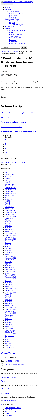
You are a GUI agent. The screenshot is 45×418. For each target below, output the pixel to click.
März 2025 (8, 205)
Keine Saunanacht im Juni (11, 127)
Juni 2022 (8, 262)
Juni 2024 (8, 222)
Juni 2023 (8, 245)
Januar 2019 (9, 305)
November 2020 (10, 277)
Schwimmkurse (10, 26)
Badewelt (8, 7)
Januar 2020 (9, 286)
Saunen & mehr (14, 11)
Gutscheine (13, 32)
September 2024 (10, 216)
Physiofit (12, 23)
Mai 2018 (8, 321)
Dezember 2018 (10, 307)
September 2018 (10, 313)
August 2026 (9, 174)
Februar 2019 (9, 303)
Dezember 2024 (10, 210)
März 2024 (8, 228)
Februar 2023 (9, 252)
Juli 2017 (8, 338)
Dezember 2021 (10, 269)
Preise (3, 381)
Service (7, 28)
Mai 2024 (8, 224)
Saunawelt (8, 9)
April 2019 (8, 300)
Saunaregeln (13, 17)
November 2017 (10, 330)
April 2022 (8, 264)
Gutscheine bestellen (9, 400)
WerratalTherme (6, 51)
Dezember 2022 (10, 256)
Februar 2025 (9, 207)
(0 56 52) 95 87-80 (12, 361)
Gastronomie (13, 36)
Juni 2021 (8, 273)
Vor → (7, 154)
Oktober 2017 (9, 332)
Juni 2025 (8, 199)
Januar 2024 (9, 231)
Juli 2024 (8, 220)
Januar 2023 (9, 254)
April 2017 (8, 343)
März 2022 (8, 265)
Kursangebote (13, 21)
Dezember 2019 (10, 288)
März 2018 (8, 322)
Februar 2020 (9, 284)
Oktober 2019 (9, 290)
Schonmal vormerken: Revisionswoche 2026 (18, 131)
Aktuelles (15, 51)
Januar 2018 (9, 326)
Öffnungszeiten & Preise (17, 30)
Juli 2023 (8, 243)
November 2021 (10, 271)
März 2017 (8, 345)
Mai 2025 (8, 201)
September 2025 (10, 193)
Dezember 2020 (10, 275)
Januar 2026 (9, 186)
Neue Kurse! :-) (7, 117)
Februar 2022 (9, 267)
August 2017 (9, 336)
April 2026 (8, 180)
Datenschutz (13, 42)
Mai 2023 (8, 246)
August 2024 (9, 218)
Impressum (12, 40)
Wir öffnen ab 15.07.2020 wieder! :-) (13, 162)
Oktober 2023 (9, 237)
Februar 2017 (9, 347)
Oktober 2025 (9, 191)
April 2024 (8, 226)
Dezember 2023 (10, 233)
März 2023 (8, 250)
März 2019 (8, 302)
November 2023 (10, 235)
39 (6, 152)
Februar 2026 (9, 184)
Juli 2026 (8, 176)
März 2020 (8, 283)
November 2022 (10, 258)
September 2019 (10, 292)
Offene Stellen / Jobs (16, 38)
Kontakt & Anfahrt (15, 34)
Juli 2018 (8, 317)
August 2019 (9, 294)
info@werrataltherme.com (15, 364)
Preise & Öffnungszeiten (10, 377)
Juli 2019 (8, 296)
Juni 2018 (8, 319)
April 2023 (8, 248)
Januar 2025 (9, 209)
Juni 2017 (8, 339)
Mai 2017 (8, 341)
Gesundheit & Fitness (12, 19)
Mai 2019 (8, 298)
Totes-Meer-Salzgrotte (16, 25)
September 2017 (10, 334)
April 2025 (8, 203)
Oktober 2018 (9, 311)
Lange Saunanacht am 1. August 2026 (16, 122)
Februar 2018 (9, 324)
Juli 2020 (8, 281)
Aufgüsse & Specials (16, 13)
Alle (6, 172)
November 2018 (10, 309)
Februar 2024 (9, 229)
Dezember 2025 (10, 188)
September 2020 (10, 279)
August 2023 (9, 241)
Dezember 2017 (10, 328)
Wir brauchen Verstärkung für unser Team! (18, 113)
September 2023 (10, 239)
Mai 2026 (8, 178)
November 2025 (10, 190)
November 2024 (10, 212)
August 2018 (9, 315)
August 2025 (9, 195)
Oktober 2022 (9, 260)
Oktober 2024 (9, 214)
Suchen (23, 47)
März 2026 (8, 182)
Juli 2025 (8, 197)
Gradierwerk (13, 15)
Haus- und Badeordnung (17, 43)
